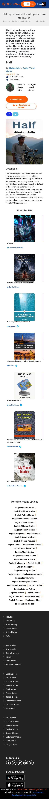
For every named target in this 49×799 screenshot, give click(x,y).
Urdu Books (10, 708)
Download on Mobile (24, 106)
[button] (28, 4)
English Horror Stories (32, 574)
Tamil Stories (11, 741)
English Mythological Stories (24, 582)
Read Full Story (17, 99)
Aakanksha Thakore (16, 486)
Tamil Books (11, 689)
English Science (16, 600)
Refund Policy (11, 632)
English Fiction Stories (24, 515)
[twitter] (20, 762)
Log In (41, 4)
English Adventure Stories (24, 556)
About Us (9, 617)
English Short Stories (24, 508)
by (8, 248)
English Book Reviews (16, 585)
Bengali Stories (12, 733)
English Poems (33, 533)
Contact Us (10, 621)
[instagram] (14, 762)
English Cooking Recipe (24, 570)
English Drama (14, 545)
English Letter (14, 574)
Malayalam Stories (13, 737)
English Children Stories (24, 526)
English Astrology (32, 596)
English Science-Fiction (24, 589)
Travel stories (31, 88)
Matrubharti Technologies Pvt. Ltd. (33, 789)
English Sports (33, 593)
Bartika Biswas (14, 287)
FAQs (8, 636)
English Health (34, 563)
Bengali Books (12, 697)
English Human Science (24, 559)
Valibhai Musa (14, 405)
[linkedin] (31, 762)
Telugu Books (11, 693)
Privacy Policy (11, 624)
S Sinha (12, 366)
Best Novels (11, 649)
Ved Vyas (12, 326)
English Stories (12, 729)
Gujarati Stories (12, 721)
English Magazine (16, 533)
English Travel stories (24, 537)
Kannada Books (12, 704)
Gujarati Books (12, 681)
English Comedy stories (24, 530)
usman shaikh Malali (16, 248)
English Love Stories (32, 545)
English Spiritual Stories (24, 511)
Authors (9, 657)
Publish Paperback (13, 664)
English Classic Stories (24, 522)
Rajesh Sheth (14, 446)
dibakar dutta (15, 68)
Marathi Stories (12, 725)
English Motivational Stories (24, 519)
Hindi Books (11, 678)
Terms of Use (11, 628)
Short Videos (11, 661)
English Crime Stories (24, 604)
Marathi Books (12, 685)
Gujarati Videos (12, 653)
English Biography (24, 567)
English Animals (16, 596)
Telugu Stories (11, 744)
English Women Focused (24, 541)
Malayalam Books (13, 701)
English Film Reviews (24, 578)
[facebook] (8, 762)
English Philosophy (17, 563)
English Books (11, 674)
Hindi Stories (11, 718)
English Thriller (35, 585)
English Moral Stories (24, 552)
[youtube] (25, 762)
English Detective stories (24, 548)
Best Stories (11, 645)
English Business (17, 593)
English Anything (32, 600)
